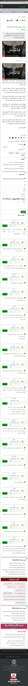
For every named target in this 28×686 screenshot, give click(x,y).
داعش (17, 153)
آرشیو (14, 651)
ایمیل (24, 189)
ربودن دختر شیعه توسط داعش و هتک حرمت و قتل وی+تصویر (13, 165)
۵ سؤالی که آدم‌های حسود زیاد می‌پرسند (17, 567)
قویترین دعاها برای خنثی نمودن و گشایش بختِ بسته (14, 596)
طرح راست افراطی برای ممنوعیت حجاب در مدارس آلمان (13, 570)
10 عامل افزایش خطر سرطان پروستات (17, 565)
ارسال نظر (21, 149)
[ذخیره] (12, 20)
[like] (14, 147)
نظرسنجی (15, 654)
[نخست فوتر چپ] (14, 678)
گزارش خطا (21, 144)
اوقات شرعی (25, 654)
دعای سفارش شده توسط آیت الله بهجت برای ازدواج (14, 599)
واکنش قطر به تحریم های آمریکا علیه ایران (16, 574)
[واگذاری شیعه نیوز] (14, 12)
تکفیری (22, 155)
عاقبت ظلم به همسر (8, 584)
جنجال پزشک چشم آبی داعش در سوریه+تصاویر (13, 168)
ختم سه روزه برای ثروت (20, 590)
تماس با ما (19, 651)
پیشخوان (24, 17)
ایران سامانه (11, 671)
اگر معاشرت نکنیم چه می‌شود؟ (19, 620)
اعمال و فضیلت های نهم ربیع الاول (18, 613)
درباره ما (24, 651)
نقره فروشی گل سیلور (20, 602)
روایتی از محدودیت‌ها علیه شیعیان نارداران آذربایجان (14, 638)
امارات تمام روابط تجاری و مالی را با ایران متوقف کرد (14, 616)
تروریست (11, 153)
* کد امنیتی (23, 194)
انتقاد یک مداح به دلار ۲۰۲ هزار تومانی (17, 563)
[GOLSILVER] (14, 626)
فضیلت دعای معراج (11, 587)
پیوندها (10, 651)
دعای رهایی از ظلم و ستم (20, 584)
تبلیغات (20, 654)
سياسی (19, 17)
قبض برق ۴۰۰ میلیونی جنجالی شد (18, 618)
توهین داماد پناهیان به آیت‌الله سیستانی (15, 635)
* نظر (24, 201)
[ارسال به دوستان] (10, 20)
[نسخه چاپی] (7, 20)
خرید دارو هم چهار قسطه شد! (17, 645)
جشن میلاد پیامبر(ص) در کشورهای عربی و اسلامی (15, 572)
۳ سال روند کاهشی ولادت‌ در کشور (16, 641)
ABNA (22, 135)
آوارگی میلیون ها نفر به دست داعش (16, 162)
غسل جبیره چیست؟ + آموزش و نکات (15, 643)
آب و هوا (5, 651)
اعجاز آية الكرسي (21, 587)
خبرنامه (5, 654)
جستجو (10, 654)
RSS (1, 654)
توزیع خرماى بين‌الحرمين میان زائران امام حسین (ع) (14, 611)
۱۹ (15, 21)
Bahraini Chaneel (8, 593)
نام (24, 184)
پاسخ (5, 226)
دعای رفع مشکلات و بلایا (20, 593)
